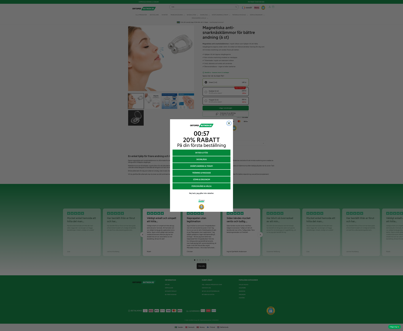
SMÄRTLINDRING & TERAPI (201, 166)
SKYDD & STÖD (201, 153)
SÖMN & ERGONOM (201, 179)
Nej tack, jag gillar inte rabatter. (201, 193)
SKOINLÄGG (201, 159)
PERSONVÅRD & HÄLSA (201, 186)
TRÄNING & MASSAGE (201, 173)
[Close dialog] (229, 123)
